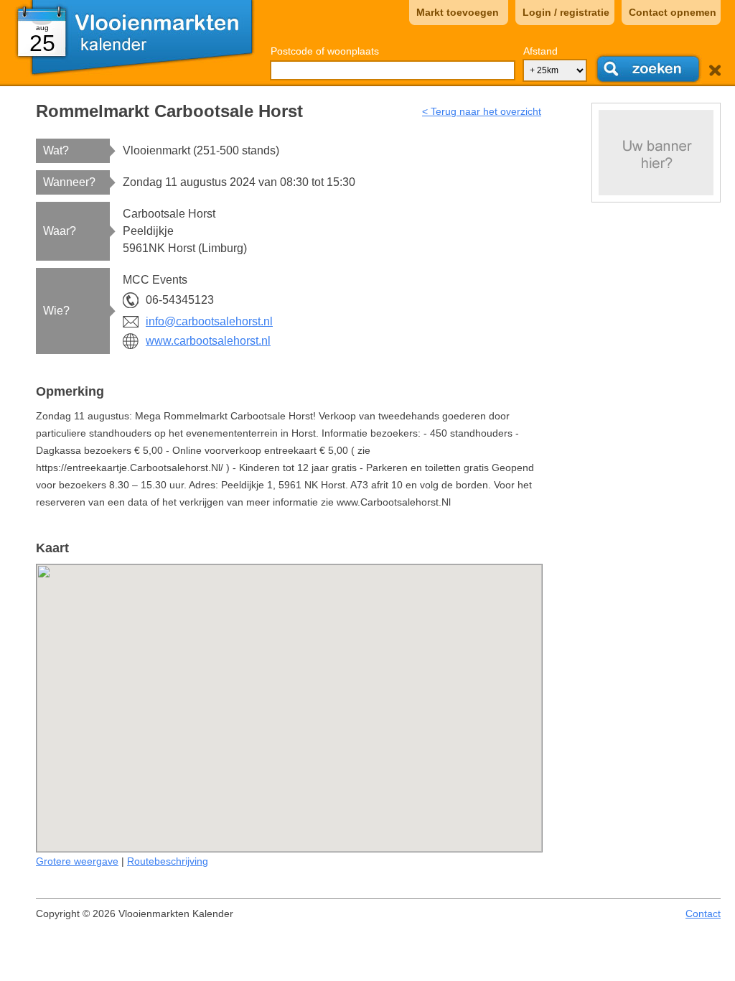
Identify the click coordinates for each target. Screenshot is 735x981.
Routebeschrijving (167, 861)
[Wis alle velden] (715, 70)
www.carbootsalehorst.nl (208, 341)
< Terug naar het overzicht (481, 111)
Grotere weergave (77, 861)
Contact (703, 913)
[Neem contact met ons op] (656, 153)
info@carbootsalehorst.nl (209, 321)
